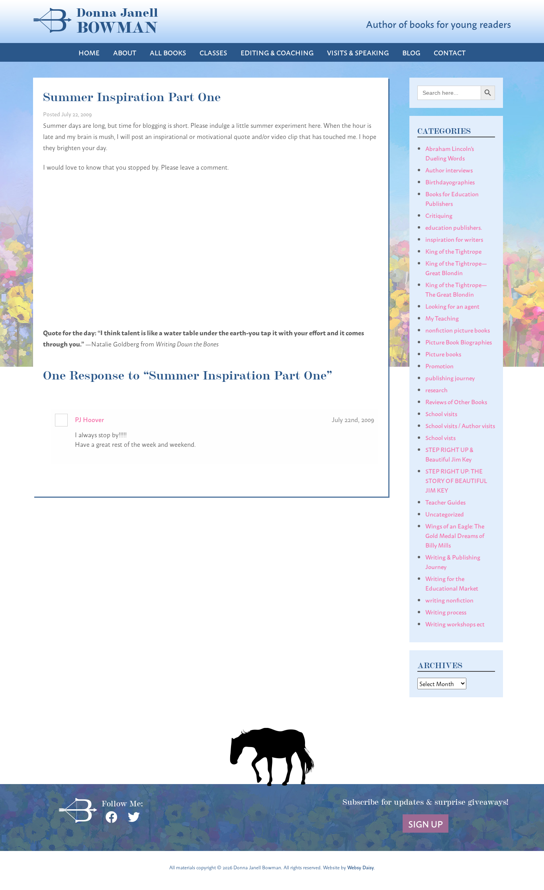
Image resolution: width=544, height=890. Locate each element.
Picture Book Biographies (458, 341)
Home (89, 52)
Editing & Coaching (277, 52)
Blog (411, 52)
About (124, 52)
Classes (213, 52)
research (436, 389)
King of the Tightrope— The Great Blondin (456, 289)
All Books (168, 52)
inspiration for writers (454, 239)
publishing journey (450, 377)
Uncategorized (444, 513)
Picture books (443, 353)
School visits (441, 413)
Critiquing (438, 215)
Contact (450, 52)
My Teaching (442, 318)
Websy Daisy (360, 867)
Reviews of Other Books (456, 401)
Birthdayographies (450, 181)
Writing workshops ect (455, 623)
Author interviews (449, 169)
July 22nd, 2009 (353, 419)
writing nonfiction (449, 599)
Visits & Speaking (358, 52)
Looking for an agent (452, 306)
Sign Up (425, 823)
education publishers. (453, 227)
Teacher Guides (445, 502)
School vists (440, 437)
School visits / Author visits (460, 425)
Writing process (445, 611)
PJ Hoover (89, 419)
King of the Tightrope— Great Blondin (456, 267)
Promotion (439, 365)
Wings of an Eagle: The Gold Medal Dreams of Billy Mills (454, 535)
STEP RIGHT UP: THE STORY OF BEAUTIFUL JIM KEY (456, 480)
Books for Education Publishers (452, 198)
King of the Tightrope (453, 251)
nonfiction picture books (457, 329)
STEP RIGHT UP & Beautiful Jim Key (449, 454)
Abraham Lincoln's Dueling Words (449, 152)
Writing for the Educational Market (451, 583)
